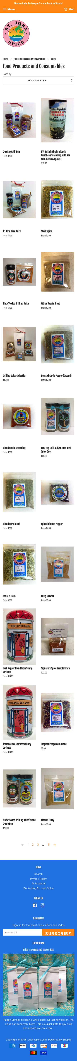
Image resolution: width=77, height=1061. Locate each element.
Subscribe (58, 933)
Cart (71, 9)
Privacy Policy (38, 878)
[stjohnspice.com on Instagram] (42, 906)
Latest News (38, 942)
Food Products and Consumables (29, 58)
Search (38, 873)
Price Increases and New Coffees (38, 949)
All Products (38, 883)
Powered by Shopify (59, 1039)
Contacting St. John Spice (38, 888)
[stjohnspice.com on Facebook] (35, 906)
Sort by (7, 73)
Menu (11, 9)
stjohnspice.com (37, 1039)
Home (5, 58)
